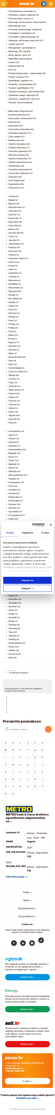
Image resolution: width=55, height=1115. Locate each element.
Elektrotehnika (14, 26)
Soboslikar (13, 599)
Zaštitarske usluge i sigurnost (21, 95)
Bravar (11, 457)
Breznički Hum (15, 207)
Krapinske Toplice (16, 258)
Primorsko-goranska (17, 151)
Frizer (11, 486)
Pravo (11, 69)
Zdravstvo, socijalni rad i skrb (21, 99)
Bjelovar (12, 203)
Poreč (11, 320)
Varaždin (12, 386)
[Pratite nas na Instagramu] (32, 943)
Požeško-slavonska (17, 147)
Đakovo (12, 229)
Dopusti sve (27, 580)
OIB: (43, 837)
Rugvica (12, 342)
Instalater (12, 489)
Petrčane (12, 313)
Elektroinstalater (15, 475)
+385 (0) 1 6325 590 (14, 1071)
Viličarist (12, 635)
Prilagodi (26, 588)
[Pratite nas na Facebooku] (13, 943)
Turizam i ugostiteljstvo (18, 88)
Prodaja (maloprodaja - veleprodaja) (24, 73)
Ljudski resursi (14, 44)
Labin (11, 269)
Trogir (11, 382)
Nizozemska (14, 287)
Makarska (12, 280)
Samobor (12, 346)
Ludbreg (12, 276)
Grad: (36, 837)
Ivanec (11, 236)
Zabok (11, 408)
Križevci (12, 262)
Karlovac (12, 247)
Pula (10, 331)
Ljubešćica (13, 273)
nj (13, 764)
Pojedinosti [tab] (27, 532)
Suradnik (12, 617)
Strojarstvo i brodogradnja (20, 84)
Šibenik (11, 375)
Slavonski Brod (15, 357)
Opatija (11, 302)
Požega (12, 324)
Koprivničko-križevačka (19, 129)
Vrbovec (12, 401)
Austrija (11, 196)
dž (6, 750)
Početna (12, 670)
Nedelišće (12, 284)
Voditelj (11, 639)
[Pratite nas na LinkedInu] (23, 943)
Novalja (11, 295)
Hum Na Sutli (14, 233)
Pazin (11, 309)
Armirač (12, 438)
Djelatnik (12, 464)
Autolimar (12, 446)
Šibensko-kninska (16, 155)
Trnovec (12, 379)
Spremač (12, 606)
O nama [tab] (45, 532)
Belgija (11, 200)
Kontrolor (12, 508)
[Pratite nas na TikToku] (41, 942)
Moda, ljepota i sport (17, 55)
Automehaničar (15, 449)
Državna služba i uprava (19, 18)
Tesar (11, 632)
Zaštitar (11, 650)
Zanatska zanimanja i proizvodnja (23, 91)
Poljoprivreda (14, 66)
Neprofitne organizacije (19, 58)
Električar (12, 471)
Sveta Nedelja (14, 368)
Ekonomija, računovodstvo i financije (24, 22)
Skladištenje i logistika (18, 80)
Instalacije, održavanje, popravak (23, 40)
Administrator (14, 431)
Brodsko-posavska (17, 114)
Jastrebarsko (14, 244)
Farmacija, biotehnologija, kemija (23, 29)
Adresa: (31, 833)
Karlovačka (13, 125)
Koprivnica (13, 251)
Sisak (10, 353)
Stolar (11, 610)
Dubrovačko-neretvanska (20, 118)
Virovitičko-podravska (18, 169)
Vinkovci (12, 393)
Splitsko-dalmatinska (18, 162)
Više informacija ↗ (16, 876)
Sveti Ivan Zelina (16, 371)
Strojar (11, 614)
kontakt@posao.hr (14, 1068)
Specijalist (13, 603)
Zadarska (12, 177)
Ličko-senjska (14, 136)
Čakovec (12, 214)
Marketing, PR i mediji (18, 51)
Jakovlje (12, 240)
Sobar (11, 595)
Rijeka (11, 335)
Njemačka (12, 291)
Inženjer (12, 493)
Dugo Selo (13, 225)
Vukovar (12, 404)
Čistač (11, 460)
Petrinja (11, 317)
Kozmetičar (13, 511)
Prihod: (31, 852)
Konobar (12, 504)
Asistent (12, 442)
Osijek (11, 306)
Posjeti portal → (27, 977)
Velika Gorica (14, 390)
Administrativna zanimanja (20, 11)
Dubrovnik (13, 218)
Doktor (11, 468)
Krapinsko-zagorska (17, 133)
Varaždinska (14, 166)
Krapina (12, 254)
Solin (10, 360)
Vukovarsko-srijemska (18, 173)
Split (10, 364)
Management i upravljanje (20, 47)
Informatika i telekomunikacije (22, 37)
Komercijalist (14, 500)
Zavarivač (12, 654)
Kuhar (11, 519)
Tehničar (12, 625)
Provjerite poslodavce (19, 673)
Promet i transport (16, 77)
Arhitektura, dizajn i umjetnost (22, 15)
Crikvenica (13, 211)
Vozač (11, 646)
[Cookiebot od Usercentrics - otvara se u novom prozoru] (33, 525)
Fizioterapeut (14, 482)
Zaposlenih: (42, 852)
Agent (11, 435)
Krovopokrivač (15, 515)
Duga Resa (13, 222)
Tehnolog (12, 628)
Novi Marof (13, 298)
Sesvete (12, 349)
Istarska (12, 122)
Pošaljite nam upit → (27, 1098)
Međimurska (14, 140)
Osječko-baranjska (17, 144)
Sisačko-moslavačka (17, 158)
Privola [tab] (9, 532)
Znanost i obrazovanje (18, 102)
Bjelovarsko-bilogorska (18, 111)
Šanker (11, 621)
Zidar (10, 657)
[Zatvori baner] (51, 525)
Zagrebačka (14, 184)
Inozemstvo (13, 187)
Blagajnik (12, 453)
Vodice (11, 397)
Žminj (10, 422)
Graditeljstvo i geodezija (19, 33)
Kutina (11, 265)
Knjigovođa (13, 497)
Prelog (11, 327)
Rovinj (11, 338)
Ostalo (11, 62)
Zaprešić (12, 419)
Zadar (11, 411)
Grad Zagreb (14, 180)
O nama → (27, 1081)
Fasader (12, 478)
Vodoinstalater (15, 643)
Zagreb (11, 415)
